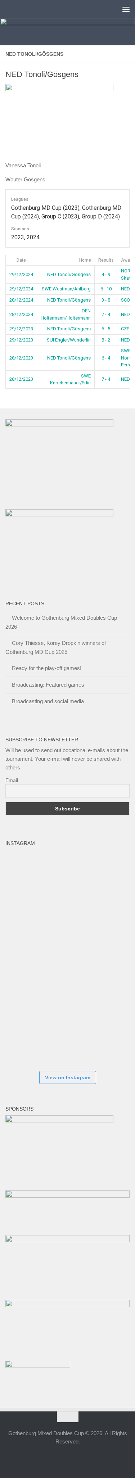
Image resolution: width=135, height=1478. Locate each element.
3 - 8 (106, 300)
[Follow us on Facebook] (48, 1458)
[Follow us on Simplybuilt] (87, 1458)
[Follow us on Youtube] (74, 1458)
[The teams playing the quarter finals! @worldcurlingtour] (70, 957)
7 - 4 (106, 314)
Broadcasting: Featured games (48, 685)
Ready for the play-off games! (46, 668)
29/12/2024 (21, 274)
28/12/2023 (21, 358)
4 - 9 (106, 274)
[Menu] (126, 9)
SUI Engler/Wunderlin (69, 340)
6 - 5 (106, 328)
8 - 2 (106, 340)
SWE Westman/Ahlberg (66, 288)
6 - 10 (106, 288)
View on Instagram (67, 1077)
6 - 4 (106, 358)
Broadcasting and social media (48, 701)
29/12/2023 (21, 328)
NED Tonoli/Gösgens (69, 274)
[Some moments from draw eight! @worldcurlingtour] (27, 1000)
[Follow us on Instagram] (61, 1458)
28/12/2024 (21, 300)
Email (11, 780)
